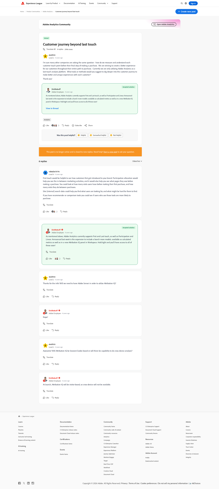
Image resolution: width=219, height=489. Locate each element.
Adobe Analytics (48, 11)
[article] (90, 192)
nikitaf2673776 (54, 171)
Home (22, 11)
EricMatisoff (56, 89)
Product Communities (33, 11)
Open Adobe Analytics (165, 24)
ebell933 (52, 55)
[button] (186, 11)
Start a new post (110, 152)
